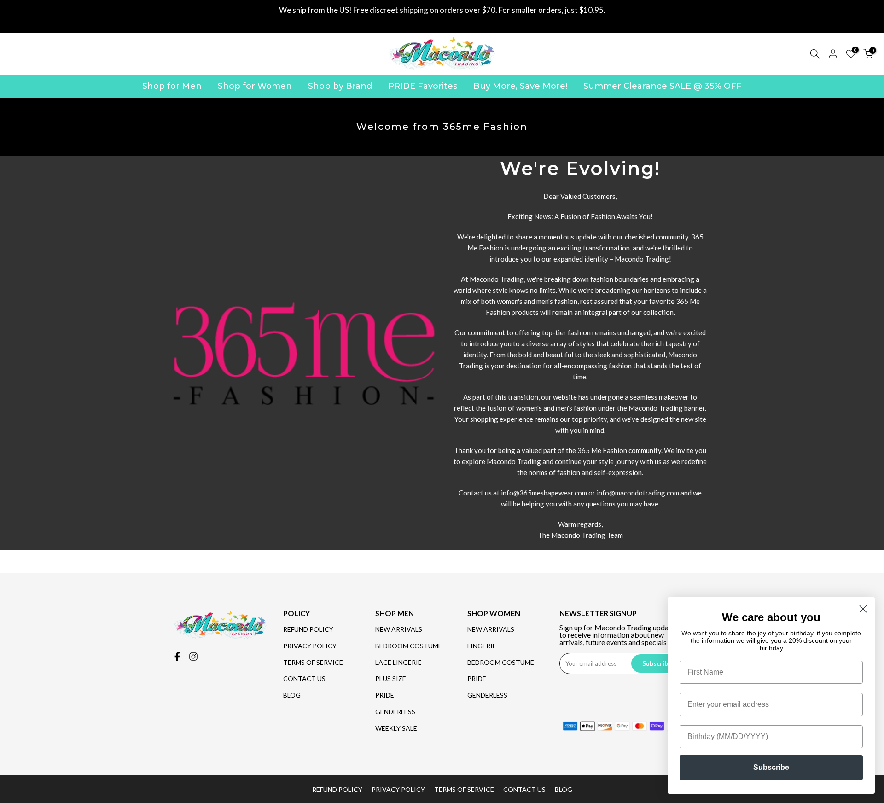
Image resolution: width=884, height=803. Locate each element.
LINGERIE (481, 646)
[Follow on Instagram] (193, 656)
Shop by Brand (340, 86)
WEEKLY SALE (396, 728)
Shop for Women (255, 86)
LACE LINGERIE (398, 662)
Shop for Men (172, 86)
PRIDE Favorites (422, 86)
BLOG (292, 695)
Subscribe (771, 767)
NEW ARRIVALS (398, 629)
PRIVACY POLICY (310, 646)
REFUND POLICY (308, 629)
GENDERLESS (395, 712)
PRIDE (384, 695)
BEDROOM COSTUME (408, 646)
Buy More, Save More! (520, 86)
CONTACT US (304, 678)
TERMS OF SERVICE (313, 662)
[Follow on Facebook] (177, 656)
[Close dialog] (863, 609)
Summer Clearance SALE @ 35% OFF (662, 86)
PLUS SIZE (390, 678)
